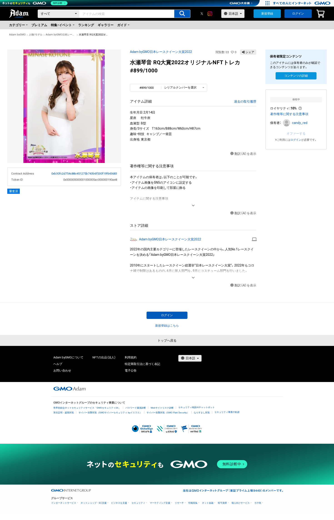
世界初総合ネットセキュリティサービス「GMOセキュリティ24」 (87, 408)
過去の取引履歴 (245, 101)
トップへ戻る (167, 340)
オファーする (296, 133)
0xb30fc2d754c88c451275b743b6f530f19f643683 (84, 173)
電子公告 (131, 370)
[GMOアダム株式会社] (69, 389)
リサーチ (179, 503)
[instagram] (210, 13)
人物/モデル (35, 34)
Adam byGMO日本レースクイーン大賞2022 (61, 34)
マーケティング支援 (160, 503)
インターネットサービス (63, 503)
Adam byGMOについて (68, 357)
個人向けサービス (241, 503)
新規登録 (267, 13)
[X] (201, 13)
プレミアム (39, 25)
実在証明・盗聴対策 (63, 412)
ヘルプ (57, 364)
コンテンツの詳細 (296, 75)
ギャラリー (106, 25)
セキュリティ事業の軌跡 (226, 412)
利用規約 (131, 357)
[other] (254, 239)
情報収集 (192, 503)
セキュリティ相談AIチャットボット (196, 407)
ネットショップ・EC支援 (94, 503)
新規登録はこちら (167, 325)
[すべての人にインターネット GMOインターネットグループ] (302, 3)
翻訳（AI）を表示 (245, 153)
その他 (257, 503)
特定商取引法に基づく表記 (142, 364)
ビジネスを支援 (119, 503)
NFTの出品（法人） (104, 357)
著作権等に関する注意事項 (289, 114)
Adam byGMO (17, 34)
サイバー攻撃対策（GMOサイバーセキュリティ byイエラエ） (110, 412)
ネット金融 (207, 503)
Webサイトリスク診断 (162, 408)
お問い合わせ (62, 370)
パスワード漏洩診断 (135, 408)
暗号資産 (222, 503)
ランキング (86, 25)
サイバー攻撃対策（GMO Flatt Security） (168, 412)
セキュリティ (138, 503)
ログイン (298, 13)
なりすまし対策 (202, 412)
